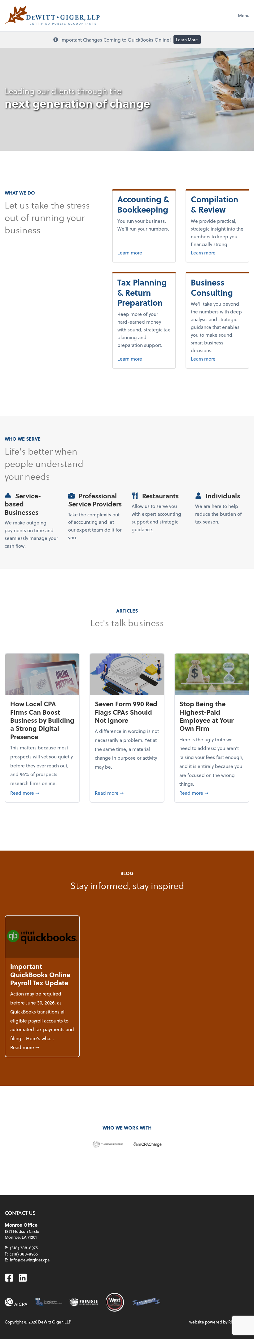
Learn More (187, 40)
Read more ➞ (42, 792)
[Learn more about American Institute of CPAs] (16, 1302)
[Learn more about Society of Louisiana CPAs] (48, 1302)
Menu (243, 15)
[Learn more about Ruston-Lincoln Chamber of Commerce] (146, 1302)
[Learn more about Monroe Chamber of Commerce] (83, 1302)
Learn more (143, 252)
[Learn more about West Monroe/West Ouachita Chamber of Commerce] (114, 1302)
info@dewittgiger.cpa (30, 1260)
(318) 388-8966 (24, 1254)
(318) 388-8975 (24, 1248)
